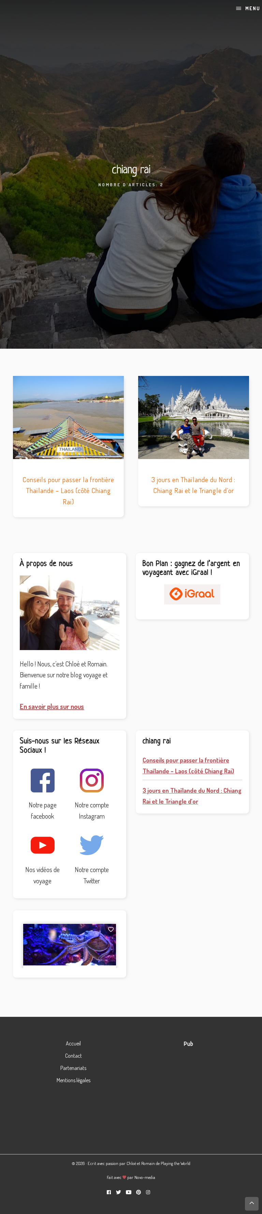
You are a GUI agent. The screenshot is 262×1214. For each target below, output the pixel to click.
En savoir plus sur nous (52, 706)
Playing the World (175, 1163)
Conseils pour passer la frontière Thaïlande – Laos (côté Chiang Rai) (68, 490)
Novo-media (144, 1177)
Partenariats (73, 1068)
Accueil (73, 1043)
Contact (73, 1055)
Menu (252, 8)
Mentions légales (73, 1080)
